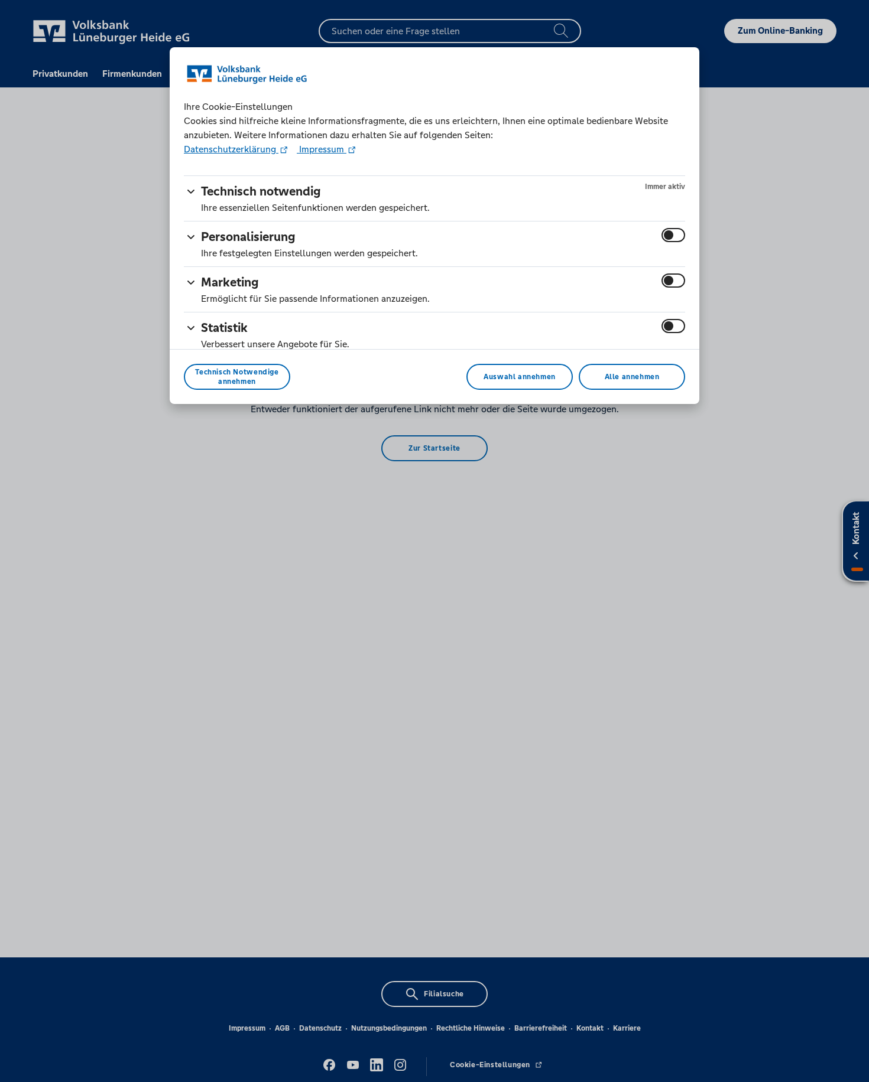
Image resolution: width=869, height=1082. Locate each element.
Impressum (321, 149)
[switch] (673, 235)
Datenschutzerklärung (231, 149)
